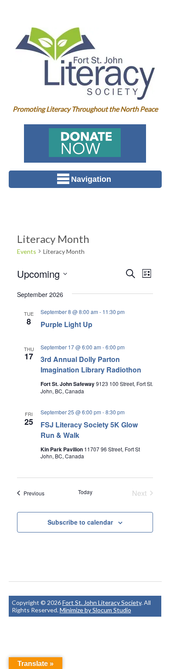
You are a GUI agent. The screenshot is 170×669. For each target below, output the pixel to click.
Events (26, 251)
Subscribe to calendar (80, 522)
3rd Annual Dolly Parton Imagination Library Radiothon (91, 364)
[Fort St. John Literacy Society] (85, 93)
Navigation (91, 179)
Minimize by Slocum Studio (95, 610)
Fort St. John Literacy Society (101, 602)
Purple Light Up (66, 324)
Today (85, 491)
